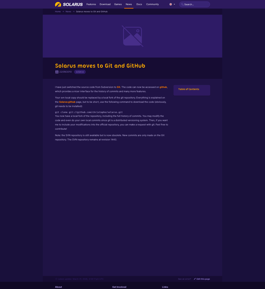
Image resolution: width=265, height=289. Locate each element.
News (129, 4)
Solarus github (67, 101)
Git (118, 87)
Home (58, 11)
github (163, 87)
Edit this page (203, 279)
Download (105, 4)
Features (91, 4)
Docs (139, 4)
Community (152, 4)
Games (118, 4)
